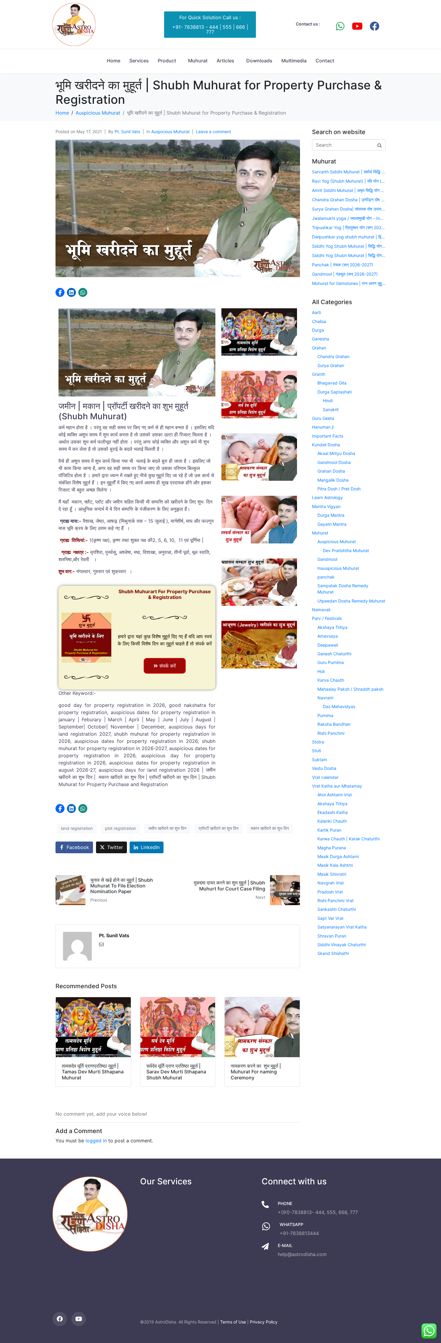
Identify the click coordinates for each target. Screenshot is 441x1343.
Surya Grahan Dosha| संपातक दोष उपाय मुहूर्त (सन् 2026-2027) (349, 208)
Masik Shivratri (331, 874)
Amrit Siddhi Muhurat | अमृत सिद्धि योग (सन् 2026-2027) (349, 190)
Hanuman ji (323, 426)
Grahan (319, 347)
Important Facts (327, 435)
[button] (60, 292)
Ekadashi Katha (332, 812)
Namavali (321, 609)
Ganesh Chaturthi (334, 653)
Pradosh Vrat (330, 891)
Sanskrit (331, 409)
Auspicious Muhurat (170, 131)
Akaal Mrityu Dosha (336, 453)
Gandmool (327, 559)
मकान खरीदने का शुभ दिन (270, 828)
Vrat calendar (325, 777)
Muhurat (198, 61)
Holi (321, 671)
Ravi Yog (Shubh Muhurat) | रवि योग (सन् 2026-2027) (349, 181)
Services (139, 61)
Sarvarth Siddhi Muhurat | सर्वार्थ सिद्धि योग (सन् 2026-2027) (349, 171)
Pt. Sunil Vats (127, 131)
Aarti (316, 312)
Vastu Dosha (324, 768)
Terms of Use (233, 1321)
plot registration (120, 828)
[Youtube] (357, 26)
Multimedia (294, 61)
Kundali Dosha (326, 444)
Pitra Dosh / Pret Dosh (339, 488)
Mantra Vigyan (326, 506)
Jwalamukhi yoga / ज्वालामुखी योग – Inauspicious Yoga (349, 218)
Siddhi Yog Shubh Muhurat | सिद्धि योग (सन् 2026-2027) (349, 246)
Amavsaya (327, 636)
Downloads (259, 61)
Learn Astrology (327, 497)
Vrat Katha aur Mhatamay (337, 785)
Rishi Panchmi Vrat (335, 900)
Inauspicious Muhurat (338, 568)
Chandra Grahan (333, 356)
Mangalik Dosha (333, 480)
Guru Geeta (323, 418)
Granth (318, 374)
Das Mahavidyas (339, 706)
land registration (77, 828)
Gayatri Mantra (331, 524)
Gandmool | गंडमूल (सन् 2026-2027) (345, 274)
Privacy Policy (264, 1321)
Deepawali (327, 645)
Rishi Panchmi (330, 733)
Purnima (325, 715)
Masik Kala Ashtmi (335, 865)
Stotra (318, 741)
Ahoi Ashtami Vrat (334, 794)
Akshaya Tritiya (332, 627)
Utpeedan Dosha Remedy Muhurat (351, 600)
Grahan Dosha (331, 471)
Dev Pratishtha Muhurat (346, 550)
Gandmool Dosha (334, 462)
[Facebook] (374, 26)
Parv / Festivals (327, 618)
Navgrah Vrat (330, 882)
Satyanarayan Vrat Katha (342, 926)
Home (113, 61)
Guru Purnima (330, 662)
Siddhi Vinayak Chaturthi (341, 944)
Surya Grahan (330, 365)
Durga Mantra (330, 515)
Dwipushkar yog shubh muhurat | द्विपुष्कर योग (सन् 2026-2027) (349, 236)
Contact (325, 61)
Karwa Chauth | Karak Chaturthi (348, 838)
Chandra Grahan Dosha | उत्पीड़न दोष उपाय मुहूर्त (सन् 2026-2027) (349, 199)
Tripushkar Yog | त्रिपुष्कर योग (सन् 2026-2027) (349, 227)
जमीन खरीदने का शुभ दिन (167, 828)
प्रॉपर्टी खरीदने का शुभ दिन (218, 828)
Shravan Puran (331, 935)
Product (167, 61)
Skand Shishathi (333, 953)
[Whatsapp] (340, 26)
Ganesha (320, 338)
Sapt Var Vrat (330, 918)
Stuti (316, 750)
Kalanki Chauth (332, 821)
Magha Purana (331, 847)
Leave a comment (213, 131)
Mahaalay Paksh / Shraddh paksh (350, 689)
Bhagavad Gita (331, 382)
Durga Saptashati (334, 391)
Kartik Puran (329, 830)
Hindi (328, 400)
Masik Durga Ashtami (338, 856)
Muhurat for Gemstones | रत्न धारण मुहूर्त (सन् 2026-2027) (349, 283)
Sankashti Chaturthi (336, 909)
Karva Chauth (330, 680)
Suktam (319, 759)
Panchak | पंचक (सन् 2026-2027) (342, 264)
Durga (318, 330)
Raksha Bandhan (333, 724)
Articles (225, 61)
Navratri (325, 697)
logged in (96, 1141)
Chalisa (319, 321)
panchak (325, 576)
